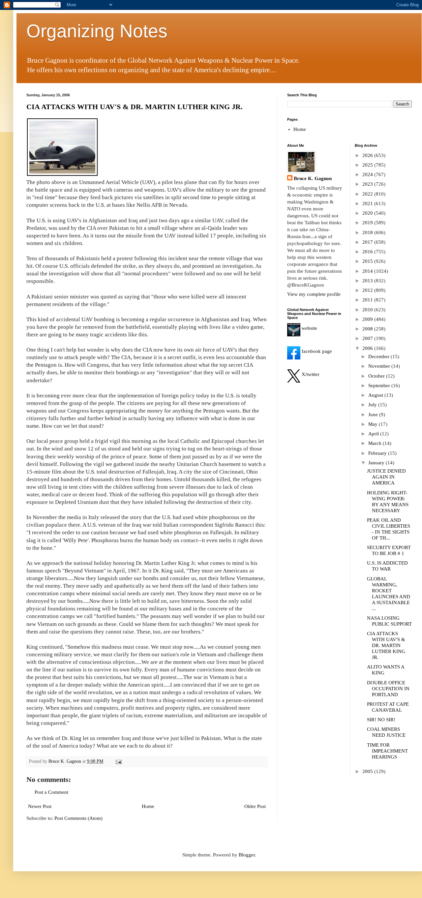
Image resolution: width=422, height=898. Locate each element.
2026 (368, 155)
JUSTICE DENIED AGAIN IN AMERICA (386, 476)
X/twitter (309, 374)
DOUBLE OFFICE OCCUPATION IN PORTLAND (388, 688)
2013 (368, 280)
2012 (368, 290)
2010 (368, 309)
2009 (368, 319)
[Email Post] (118, 761)
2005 (368, 771)
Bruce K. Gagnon (313, 178)
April (374, 433)
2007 (368, 338)
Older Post (255, 806)
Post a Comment (51, 792)
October (377, 376)
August (376, 395)
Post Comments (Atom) (78, 818)
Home (148, 806)
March (375, 443)
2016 (368, 251)
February (378, 453)
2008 (368, 328)
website (308, 328)
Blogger (247, 854)
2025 (368, 165)
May (373, 424)
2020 (368, 213)
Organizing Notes (96, 31)
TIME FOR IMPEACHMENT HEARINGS (387, 750)
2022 (368, 194)
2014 (368, 271)
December (379, 356)
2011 (368, 299)
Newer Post (39, 806)
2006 (368, 348)
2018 (368, 232)
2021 (368, 203)
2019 (368, 222)
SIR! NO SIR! (381, 719)
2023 (368, 184)
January (377, 462)
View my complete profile (314, 294)
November (379, 366)
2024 (368, 174)
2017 (368, 242)
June (373, 414)
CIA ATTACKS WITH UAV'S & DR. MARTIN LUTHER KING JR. (134, 107)
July (373, 404)
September (379, 385)
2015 (368, 261)
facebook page (316, 351)
